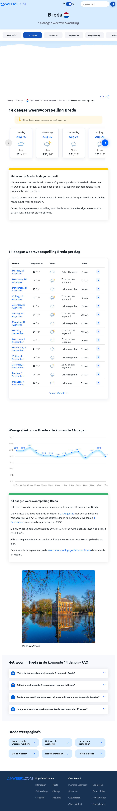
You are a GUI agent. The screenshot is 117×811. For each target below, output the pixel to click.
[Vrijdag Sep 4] (98, 358)
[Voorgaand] (8, 142)
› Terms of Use (98, 791)
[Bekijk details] (98, 271)
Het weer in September (84, 742)
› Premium (73, 791)
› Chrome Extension (77, 784)
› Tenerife (39, 797)
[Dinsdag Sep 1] (98, 332)
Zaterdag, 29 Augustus (18, 306)
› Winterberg (41, 791)
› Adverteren (74, 797)
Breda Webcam (19, 753)
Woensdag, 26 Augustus (19, 280)
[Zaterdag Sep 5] (98, 366)
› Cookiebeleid (98, 804)
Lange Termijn (94, 35)
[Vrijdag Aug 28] (98, 298)
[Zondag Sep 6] (98, 375)
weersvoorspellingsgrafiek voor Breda (69, 550)
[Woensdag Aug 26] (98, 281)
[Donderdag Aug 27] (98, 289)
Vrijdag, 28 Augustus (17, 297)
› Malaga (56, 791)
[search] (112, 4)
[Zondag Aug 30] (98, 315)
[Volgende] (105, 142)
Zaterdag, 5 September (18, 366)
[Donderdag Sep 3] (98, 349)
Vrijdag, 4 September (18, 357)
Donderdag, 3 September (19, 349)
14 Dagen (32, 35)
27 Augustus (67, 513)
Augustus (53, 35)
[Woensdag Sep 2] (98, 341)
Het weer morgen (54, 753)
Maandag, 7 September (18, 383)
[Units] (69, 4)
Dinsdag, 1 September (18, 332)
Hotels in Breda (86, 753)
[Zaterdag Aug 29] (98, 307)
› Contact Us (97, 784)
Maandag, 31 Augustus (18, 323)
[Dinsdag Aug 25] (98, 272)
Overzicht (11, 35)
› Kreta (55, 784)
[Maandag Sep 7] (98, 383)
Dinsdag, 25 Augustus (18, 272)
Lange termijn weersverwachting (21, 742)
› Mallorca (56, 797)
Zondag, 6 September (18, 374)
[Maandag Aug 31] (98, 324)
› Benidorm (40, 784)
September (74, 35)
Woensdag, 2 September (18, 340)
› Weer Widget (75, 804)
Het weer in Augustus (51, 742)
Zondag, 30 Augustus (17, 314)
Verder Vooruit (57, 393)
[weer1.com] (13, 4)
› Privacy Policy (99, 797)
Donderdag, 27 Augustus (19, 289)
